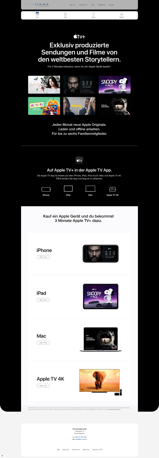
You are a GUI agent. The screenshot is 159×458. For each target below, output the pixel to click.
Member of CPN (97, 449)
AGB (58, 449)
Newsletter (102, 5)
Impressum (65, 449)
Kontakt (111, 5)
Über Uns (72, 5)
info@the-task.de (81, 439)
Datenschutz (76, 449)
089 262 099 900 (80, 437)
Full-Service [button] (82, 5)
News (93, 5)
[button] (37, 15)
